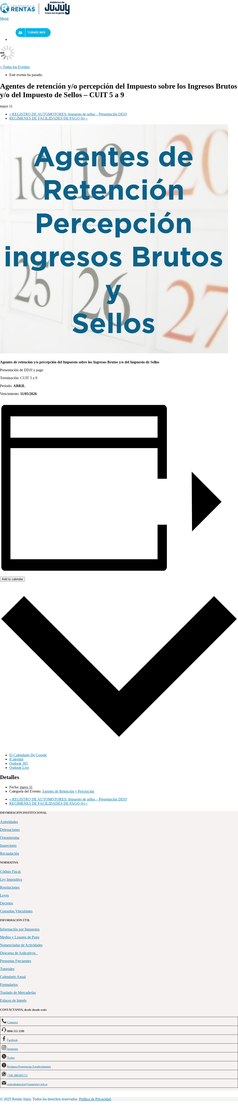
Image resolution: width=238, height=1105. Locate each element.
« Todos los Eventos (15, 67)
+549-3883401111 (17, 1075)
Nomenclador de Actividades (21, 945)
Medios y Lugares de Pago (19, 937)
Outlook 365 (18, 763)
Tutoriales (7, 969)
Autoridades (9, 822)
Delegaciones (10, 830)
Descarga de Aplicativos (19, 953)
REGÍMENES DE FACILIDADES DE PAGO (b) (48, 118)
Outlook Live (19, 768)
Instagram (12, 1049)
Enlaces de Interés (13, 1000)
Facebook (12, 1040)
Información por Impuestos (20, 929)
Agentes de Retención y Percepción (68, 791)
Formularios (9, 985)
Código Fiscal (10, 872)
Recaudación (9, 853)
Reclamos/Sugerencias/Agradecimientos (29, 1066)
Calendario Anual (13, 977)
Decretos (6, 903)
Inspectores (8, 845)
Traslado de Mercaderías (18, 992)
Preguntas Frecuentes (15, 961)
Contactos (12, 1022)
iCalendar (16, 759)
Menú (4, 18)
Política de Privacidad (95, 1099)
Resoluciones (10, 887)
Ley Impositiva (11, 879)
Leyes (4, 895)
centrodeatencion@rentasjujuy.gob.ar (27, 1084)
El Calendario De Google (28, 755)
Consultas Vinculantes (16, 911)
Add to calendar (12, 579)
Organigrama (9, 838)
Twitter (11, 1057)
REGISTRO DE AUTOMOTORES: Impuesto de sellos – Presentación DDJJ (68, 114)
